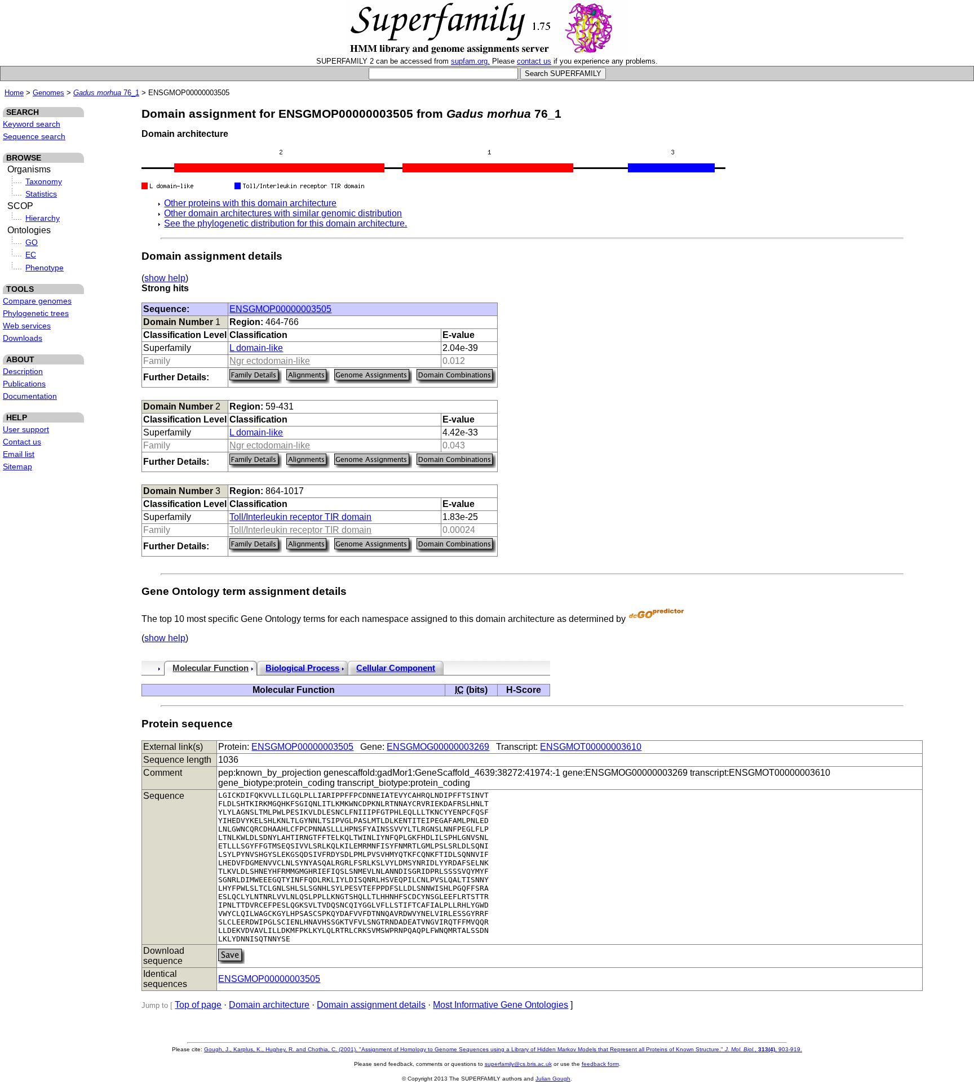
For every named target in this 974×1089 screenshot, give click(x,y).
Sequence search (34, 136)
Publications (24, 383)
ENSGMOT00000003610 (590, 747)
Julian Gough (552, 1078)
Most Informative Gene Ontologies (500, 1005)
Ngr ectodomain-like (269, 361)
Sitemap (17, 466)
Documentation (30, 396)
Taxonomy (43, 181)
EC (30, 254)
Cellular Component (395, 668)
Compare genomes (37, 300)
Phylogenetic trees (36, 313)
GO (31, 242)
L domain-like (256, 348)
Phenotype (44, 267)
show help (164, 278)
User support (26, 429)
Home (14, 92)
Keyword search (31, 123)
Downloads (22, 338)
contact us (534, 61)
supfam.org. (470, 61)
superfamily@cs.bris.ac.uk (518, 1064)
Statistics (41, 193)
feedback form (600, 1064)
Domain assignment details (371, 1005)
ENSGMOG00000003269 (438, 747)
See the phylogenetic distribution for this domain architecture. (285, 223)
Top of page (198, 1005)
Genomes (48, 92)
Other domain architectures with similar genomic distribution (283, 213)
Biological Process (302, 668)
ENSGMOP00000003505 (280, 309)
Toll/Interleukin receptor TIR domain (300, 517)
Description (23, 371)
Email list (18, 454)
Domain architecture (269, 1005)
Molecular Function (210, 668)
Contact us (22, 441)
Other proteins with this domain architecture (250, 203)
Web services (27, 325)
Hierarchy (42, 218)
